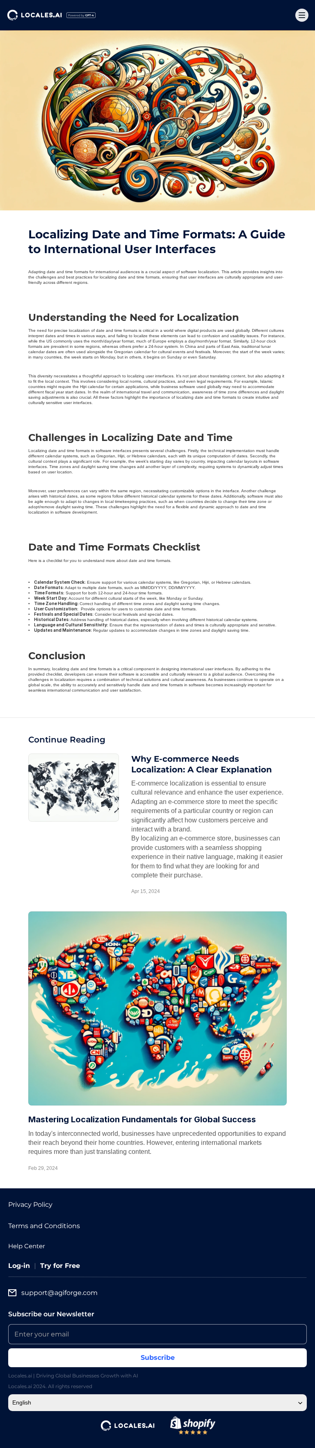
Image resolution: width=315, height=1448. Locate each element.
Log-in (19, 1266)
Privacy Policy (30, 1204)
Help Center (26, 1246)
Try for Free (60, 1266)
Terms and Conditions (44, 1226)
